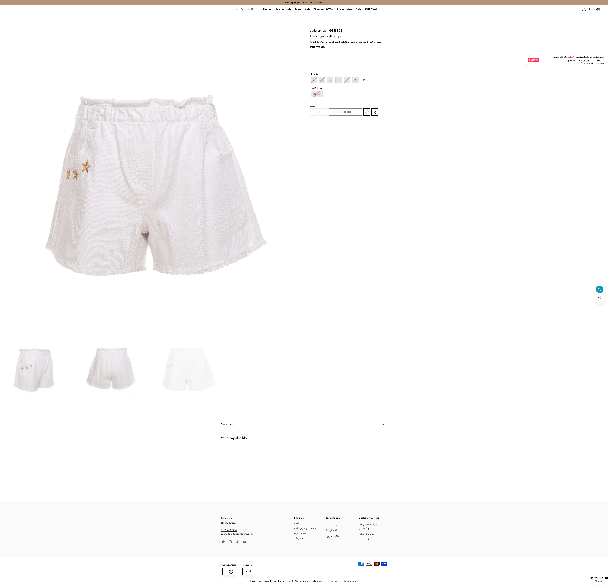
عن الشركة (332, 524)
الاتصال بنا (331, 530)
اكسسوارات (299, 538)
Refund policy (318, 581)
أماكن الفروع (333, 536)
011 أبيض (318, 94)
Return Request (366, 534)
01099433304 (229, 530)
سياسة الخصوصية (368, 539)
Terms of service (351, 581)
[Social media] (599, 298)
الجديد (297, 523)
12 (356, 80)
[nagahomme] (245, 9)
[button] (591, 9)
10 (348, 80)
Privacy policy (334, 581)
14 (364, 80)
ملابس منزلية (300, 533)
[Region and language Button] (598, 9)
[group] (36, 368)
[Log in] (583, 9)
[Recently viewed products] (599, 289)
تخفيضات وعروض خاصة (305, 528)
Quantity (313, 106)
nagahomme (263, 580)
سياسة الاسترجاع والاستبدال (368, 526)
